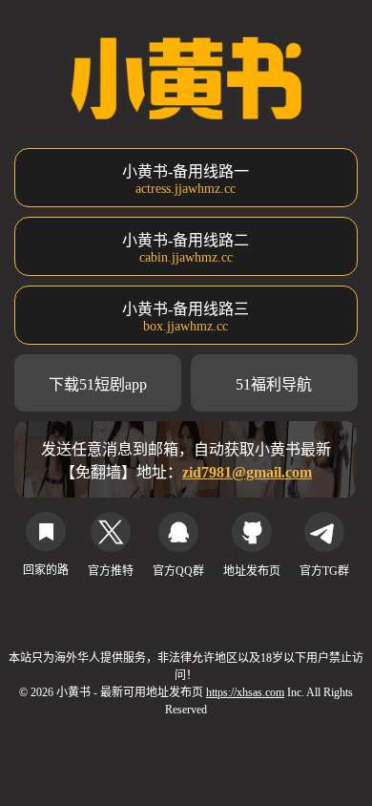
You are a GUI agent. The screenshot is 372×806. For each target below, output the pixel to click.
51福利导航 (274, 384)
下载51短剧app (98, 384)
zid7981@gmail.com (247, 472)
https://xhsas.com (245, 692)
